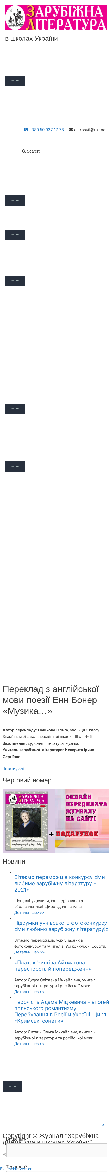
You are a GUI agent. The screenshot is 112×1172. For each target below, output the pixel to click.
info (12, 211)
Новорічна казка (24, 624)
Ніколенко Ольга (25, 350)
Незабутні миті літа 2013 (32, 612)
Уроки (14, 420)
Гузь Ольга (19, 327)
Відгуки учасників (26, 386)
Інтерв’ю (17, 443)
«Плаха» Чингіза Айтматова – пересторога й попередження (52, 965)
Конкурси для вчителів (30, 478)
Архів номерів (22, 246)
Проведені (19, 303)
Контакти (18, 115)
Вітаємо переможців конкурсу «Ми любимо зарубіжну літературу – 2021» (59, 883)
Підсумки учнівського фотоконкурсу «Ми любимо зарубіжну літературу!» (61, 926)
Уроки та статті (23, 397)
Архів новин (20, 257)
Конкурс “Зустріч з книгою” (35, 588)
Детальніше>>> (29, 912)
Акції (14, 57)
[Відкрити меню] (15, 81)
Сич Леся (18, 362)
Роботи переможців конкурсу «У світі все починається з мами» (48, 667)
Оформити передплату (30, 103)
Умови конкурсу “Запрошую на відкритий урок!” (54, 501)
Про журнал (20, 69)
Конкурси (18, 455)
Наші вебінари (22, 269)
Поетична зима (23, 635)
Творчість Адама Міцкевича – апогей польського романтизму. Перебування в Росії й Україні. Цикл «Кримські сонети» (61, 1011)
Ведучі (15, 315)
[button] (34, 69)
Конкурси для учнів (27, 541)
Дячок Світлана (24, 339)
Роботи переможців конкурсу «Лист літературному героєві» (43, 650)
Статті (15, 432)
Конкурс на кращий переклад (37, 600)
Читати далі (13, 768)
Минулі (15, 513)
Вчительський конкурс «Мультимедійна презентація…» (47, 528)
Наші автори (21, 92)
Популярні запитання (29, 189)
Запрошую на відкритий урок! (37, 489)
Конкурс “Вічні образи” (31, 577)
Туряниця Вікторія (26, 374)
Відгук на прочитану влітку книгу (40, 565)
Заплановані (21, 292)
